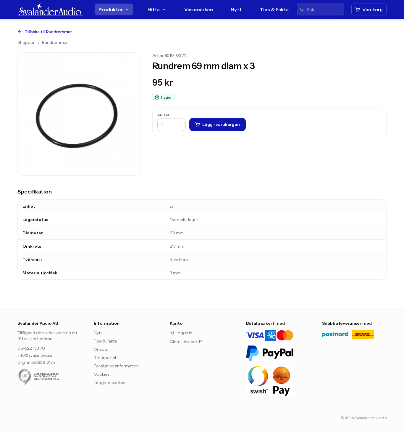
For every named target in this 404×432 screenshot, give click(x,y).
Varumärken (198, 9)
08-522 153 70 (31, 348)
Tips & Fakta (274, 9)
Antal (163, 115)
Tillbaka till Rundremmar (48, 31)
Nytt (236, 9)
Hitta (154, 9)
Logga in (184, 332)
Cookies (101, 374)
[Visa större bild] (78, 114)
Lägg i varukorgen (221, 124)
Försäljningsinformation (116, 366)
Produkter (110, 9)
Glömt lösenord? (186, 341)
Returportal (105, 357)
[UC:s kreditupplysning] (49, 377)
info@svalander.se (34, 355)
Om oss (101, 349)
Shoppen (26, 42)
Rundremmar (55, 42)
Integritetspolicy (109, 382)
